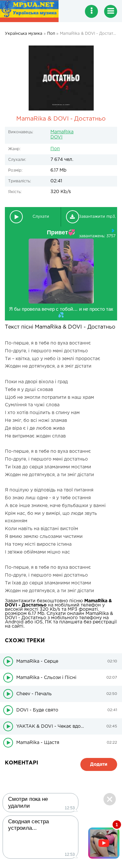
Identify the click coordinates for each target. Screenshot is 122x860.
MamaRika (62, 132)
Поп (55, 149)
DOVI (56, 137)
